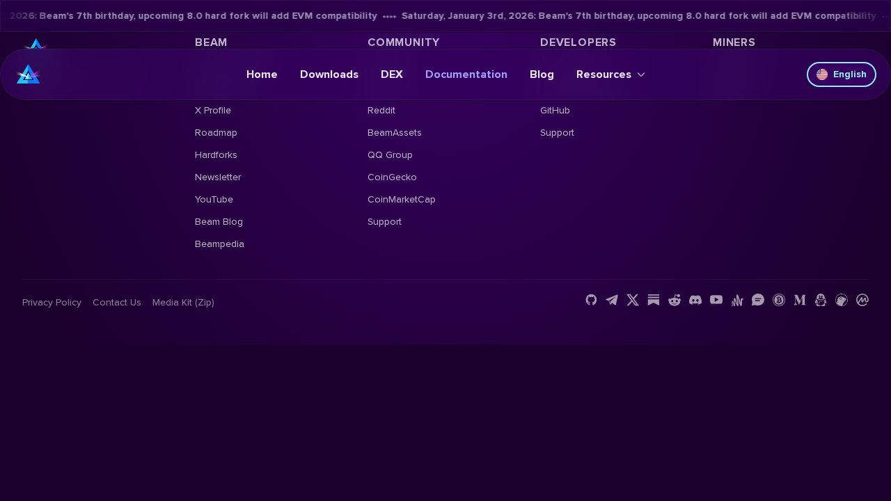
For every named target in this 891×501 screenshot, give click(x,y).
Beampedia (219, 244)
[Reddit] (674, 300)
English (850, 74)
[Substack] (653, 300)
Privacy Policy (51, 302)
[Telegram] (612, 300)
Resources (603, 74)
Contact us (117, 302)
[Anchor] (737, 300)
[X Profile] (632, 300)
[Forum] (758, 300)
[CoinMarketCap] (862, 300)
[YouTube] (716, 300)
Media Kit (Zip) (183, 302)
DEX (392, 74)
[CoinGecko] (841, 300)
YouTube (214, 199)
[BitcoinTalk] (779, 300)
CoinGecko (392, 177)
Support (385, 222)
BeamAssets (395, 132)
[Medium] (800, 300)
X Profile (213, 110)
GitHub (555, 110)
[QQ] (820, 300)
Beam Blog (219, 222)
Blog (542, 74)
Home (262, 74)
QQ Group (390, 155)
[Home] (28, 74)
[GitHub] (591, 300)
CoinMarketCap (402, 199)
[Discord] (695, 300)
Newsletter (218, 177)
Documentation (466, 74)
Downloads (329, 74)
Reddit (381, 110)
